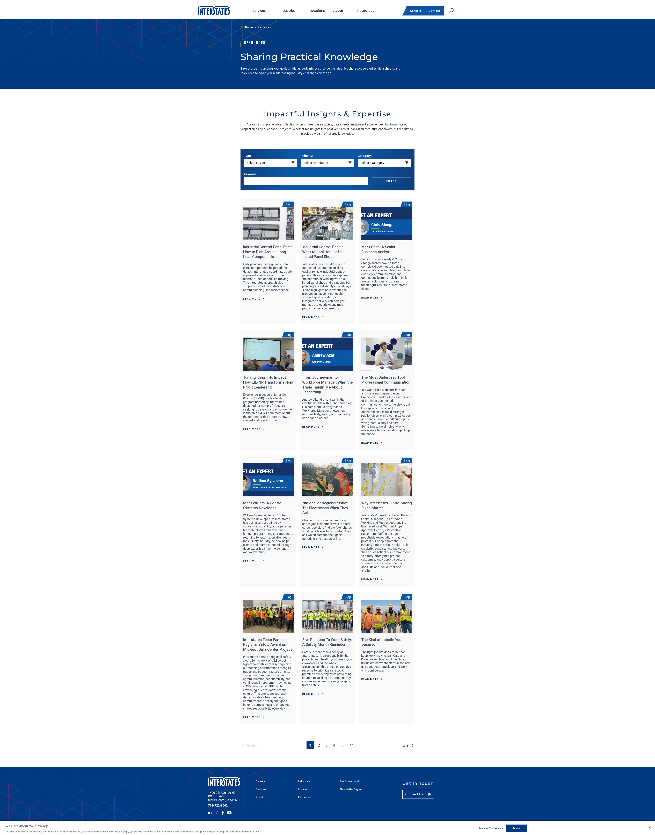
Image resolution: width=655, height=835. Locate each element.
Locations (317, 11)
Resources (365, 11)
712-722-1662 (218, 805)
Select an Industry (315, 163)
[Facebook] (222, 813)
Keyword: (250, 174)
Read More (252, 298)
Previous (252, 746)
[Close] (649, 827)
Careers (416, 10)
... (342, 745)
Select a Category (372, 163)
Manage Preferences (491, 828)
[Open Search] (451, 10)
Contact (434, 10)
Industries (287, 11)
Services (259, 11)
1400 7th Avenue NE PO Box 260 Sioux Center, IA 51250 (223, 796)
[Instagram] (216, 813)
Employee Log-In (350, 781)
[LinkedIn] (210, 813)
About (338, 11)
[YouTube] (229, 813)
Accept (516, 828)
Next (406, 746)
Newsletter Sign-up (351, 789)
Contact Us (414, 794)
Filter (391, 181)
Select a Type (256, 163)
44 (352, 745)
